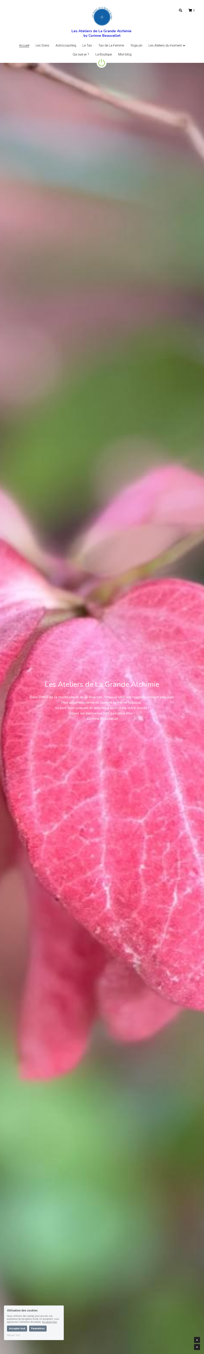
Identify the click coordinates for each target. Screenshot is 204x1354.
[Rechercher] (180, 10)
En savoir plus (49, 1322)
